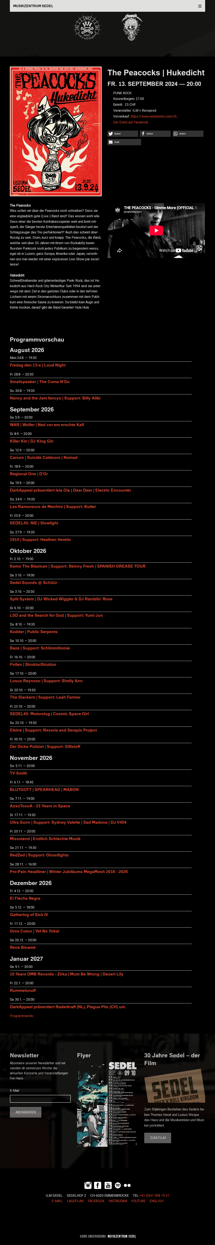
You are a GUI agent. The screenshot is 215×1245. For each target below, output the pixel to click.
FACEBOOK (96, 1201)
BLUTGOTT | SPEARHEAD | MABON (44, 789)
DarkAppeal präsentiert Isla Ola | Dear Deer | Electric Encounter (70, 490)
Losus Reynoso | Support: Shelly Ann (46, 680)
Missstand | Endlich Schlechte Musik (45, 838)
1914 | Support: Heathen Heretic (40, 539)
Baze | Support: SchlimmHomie (40, 647)
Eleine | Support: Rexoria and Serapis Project (53, 730)
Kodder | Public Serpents (34, 631)
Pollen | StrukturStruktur (33, 664)
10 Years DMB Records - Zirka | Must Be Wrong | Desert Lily (66, 973)
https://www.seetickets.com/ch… (155, 116)
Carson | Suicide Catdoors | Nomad (43, 457)
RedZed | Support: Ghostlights (39, 854)
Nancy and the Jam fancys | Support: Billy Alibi (55, 397)
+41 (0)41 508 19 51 (154, 1195)
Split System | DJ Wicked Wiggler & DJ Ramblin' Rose (61, 598)
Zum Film (158, 1137)
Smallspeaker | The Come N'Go (40, 381)
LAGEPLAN (75, 1201)
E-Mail (14, 1090)
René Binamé (23, 947)
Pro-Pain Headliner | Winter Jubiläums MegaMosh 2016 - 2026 (69, 871)
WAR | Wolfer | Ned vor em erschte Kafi (47, 424)
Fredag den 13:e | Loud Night (38, 365)
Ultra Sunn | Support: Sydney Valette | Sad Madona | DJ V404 (68, 822)
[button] (123, 134)
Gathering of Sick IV (29, 914)
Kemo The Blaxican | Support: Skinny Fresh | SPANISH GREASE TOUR (78, 566)
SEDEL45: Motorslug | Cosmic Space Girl (49, 713)
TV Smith (18, 773)
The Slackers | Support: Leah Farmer (45, 697)
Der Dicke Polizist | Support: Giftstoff (45, 746)
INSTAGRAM (118, 1201)
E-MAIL (57, 1201)
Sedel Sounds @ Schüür (33, 582)
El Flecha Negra (25, 898)
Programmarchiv (22, 1016)
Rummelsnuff (23, 990)
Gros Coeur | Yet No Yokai (34, 930)
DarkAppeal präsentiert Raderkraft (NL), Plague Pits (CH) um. (68, 1006)
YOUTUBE (138, 1201)
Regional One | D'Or (29, 473)
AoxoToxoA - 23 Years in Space (40, 805)
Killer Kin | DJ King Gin (32, 441)
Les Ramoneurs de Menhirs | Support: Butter (53, 506)
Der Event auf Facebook (130, 122)
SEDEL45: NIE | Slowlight (34, 522)
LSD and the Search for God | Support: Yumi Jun (56, 615)
